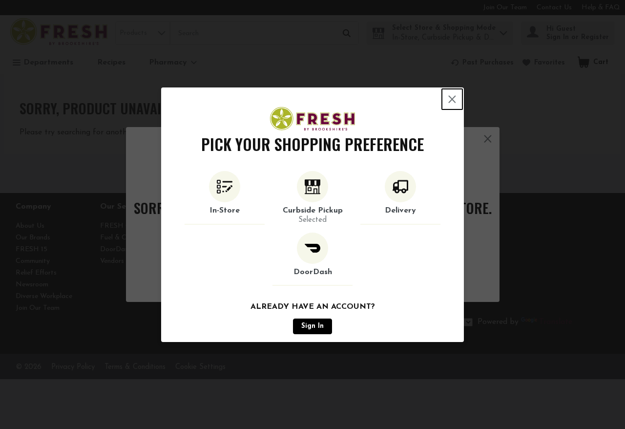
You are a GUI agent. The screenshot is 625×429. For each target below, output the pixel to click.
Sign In (312, 326)
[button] (225, 198)
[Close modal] (452, 99)
